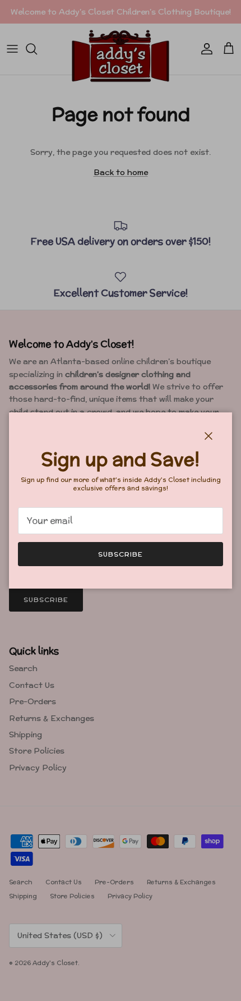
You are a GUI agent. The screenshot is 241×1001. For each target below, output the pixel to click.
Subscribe (120, 554)
